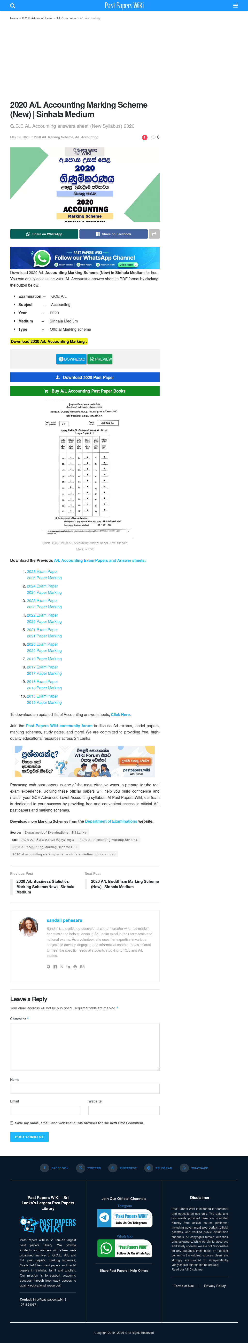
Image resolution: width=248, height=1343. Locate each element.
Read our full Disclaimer (187, 1269)
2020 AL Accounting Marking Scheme (108, 839)
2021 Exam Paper (42, 629)
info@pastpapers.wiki (48, 1299)
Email (14, 1101)
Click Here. (121, 714)
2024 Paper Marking (44, 592)
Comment (19, 1018)
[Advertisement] (85, 60)
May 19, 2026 (19, 137)
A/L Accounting (90, 18)
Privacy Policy (215, 1285)
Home (14, 18)
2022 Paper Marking (44, 621)
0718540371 (29, 1304)
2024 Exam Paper (42, 586)
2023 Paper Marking (44, 607)
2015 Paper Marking (44, 702)
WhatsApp (125, 1236)
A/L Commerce (66, 18)
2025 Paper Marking (44, 577)
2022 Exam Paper (42, 615)
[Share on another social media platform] (154, 234)
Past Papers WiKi (124, 5)
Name (14, 1079)
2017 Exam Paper (42, 667)
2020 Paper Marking (44, 650)
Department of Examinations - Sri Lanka (55, 832)
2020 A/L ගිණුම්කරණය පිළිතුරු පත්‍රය (48, 839)
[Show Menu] (235, 5)
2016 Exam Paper (42, 681)
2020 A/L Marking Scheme (53, 137)
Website (95, 1101)
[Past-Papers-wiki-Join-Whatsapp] (85, 257)
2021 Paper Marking (44, 636)
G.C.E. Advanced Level (37, 18)
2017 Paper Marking (44, 673)
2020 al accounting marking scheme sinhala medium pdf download (64, 854)
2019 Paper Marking (44, 658)
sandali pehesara (64, 920)
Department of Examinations (111, 821)
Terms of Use (184, 1285)
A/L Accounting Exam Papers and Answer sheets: (100, 560)
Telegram (124, 1205)
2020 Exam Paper (42, 644)
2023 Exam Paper (42, 600)
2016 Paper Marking (44, 688)
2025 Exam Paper (42, 571)
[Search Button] (12, 5)
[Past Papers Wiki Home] (48, 1224)
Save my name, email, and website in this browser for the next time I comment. (79, 1122)
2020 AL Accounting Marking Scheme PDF (45, 847)
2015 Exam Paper (42, 696)
